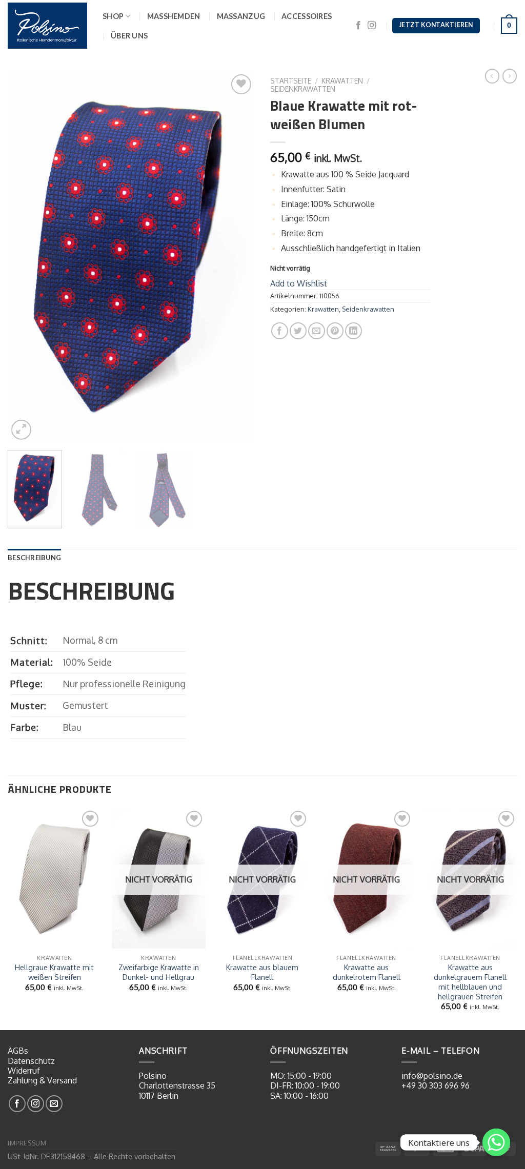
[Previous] (25, 257)
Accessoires (306, 16)
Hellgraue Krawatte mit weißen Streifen (54, 971)
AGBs (18, 1050)
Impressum (27, 1143)
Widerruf (24, 1070)
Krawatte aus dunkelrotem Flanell (366, 971)
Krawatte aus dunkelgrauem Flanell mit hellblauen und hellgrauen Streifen (470, 981)
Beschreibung (34, 557)
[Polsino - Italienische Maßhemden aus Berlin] (47, 25)
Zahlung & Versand (42, 1080)
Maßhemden (173, 16)
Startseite (290, 80)
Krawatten (342, 80)
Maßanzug (241, 16)
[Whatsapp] (496, 1142)
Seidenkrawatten (302, 89)
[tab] (34, 558)
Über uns (129, 35)
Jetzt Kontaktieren (436, 25)
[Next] (237, 257)
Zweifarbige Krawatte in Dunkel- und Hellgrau (158, 971)
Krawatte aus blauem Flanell (262, 971)
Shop (113, 16)
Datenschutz (31, 1061)
